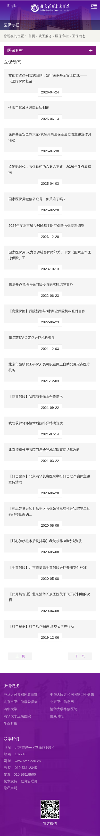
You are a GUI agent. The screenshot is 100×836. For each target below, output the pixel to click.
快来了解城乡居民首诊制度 (28, 108)
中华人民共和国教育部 (21, 694)
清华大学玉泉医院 (17, 716)
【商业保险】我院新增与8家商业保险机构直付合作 (46, 311)
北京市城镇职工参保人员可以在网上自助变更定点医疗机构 (49, 367)
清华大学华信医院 (63, 709)
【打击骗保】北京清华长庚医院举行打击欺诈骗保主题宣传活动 (49, 479)
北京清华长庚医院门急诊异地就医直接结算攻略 (44, 450)
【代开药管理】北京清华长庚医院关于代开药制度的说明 (49, 597)
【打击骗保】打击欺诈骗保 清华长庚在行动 (41, 626)
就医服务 (45, 36)
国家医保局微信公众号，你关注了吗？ (37, 199)
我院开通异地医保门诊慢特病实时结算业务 (40, 284)
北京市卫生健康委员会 (21, 702)
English (12, 5)
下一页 (80, 656)
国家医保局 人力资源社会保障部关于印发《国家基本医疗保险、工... (49, 255)
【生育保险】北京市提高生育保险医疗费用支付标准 (47, 567)
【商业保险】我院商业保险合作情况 (35, 396)
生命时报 (10, 723)
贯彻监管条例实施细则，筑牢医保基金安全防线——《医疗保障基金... (47, 78)
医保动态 (78, 36)
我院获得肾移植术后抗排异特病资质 (35, 423)
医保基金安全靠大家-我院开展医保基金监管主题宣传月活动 (49, 137)
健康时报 (57, 716)
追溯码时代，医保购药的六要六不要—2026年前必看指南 (49, 169)
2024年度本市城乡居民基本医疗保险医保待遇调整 (46, 225)
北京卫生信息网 (62, 702)
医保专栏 (62, 36)
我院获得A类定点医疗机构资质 (31, 338)
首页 (31, 36)
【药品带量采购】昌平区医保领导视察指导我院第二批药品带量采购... (49, 511)
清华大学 (10, 709)
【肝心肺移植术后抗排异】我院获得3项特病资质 (45, 541)
